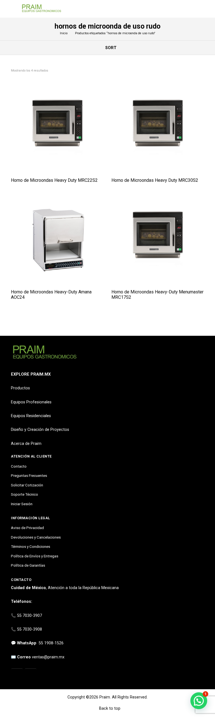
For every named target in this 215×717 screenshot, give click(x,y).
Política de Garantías (28, 565)
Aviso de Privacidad (27, 527)
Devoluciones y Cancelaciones (36, 537)
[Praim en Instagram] (17, 674)
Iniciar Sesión (21, 504)
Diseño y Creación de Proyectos (40, 429)
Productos (20, 388)
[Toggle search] (200, 9)
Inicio (63, 33)
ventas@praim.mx (48, 657)
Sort (110, 47)
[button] (198, 700)
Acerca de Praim (26, 443)
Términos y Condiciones (30, 546)
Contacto (19, 466)
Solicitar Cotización (27, 485)
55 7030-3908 (29, 629)
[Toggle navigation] (13, 8)
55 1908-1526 (51, 643)
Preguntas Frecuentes (29, 475)
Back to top (109, 708)
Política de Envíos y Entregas (34, 556)
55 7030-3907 (29, 615)
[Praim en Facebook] (31, 674)
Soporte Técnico (24, 494)
